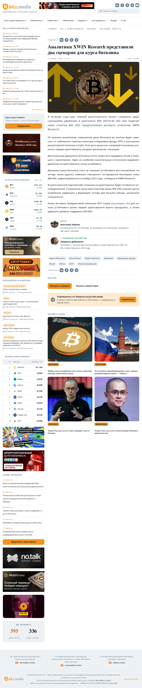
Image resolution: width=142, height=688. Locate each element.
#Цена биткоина (57, 258)
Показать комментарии (87, 286)
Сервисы (83, 20)
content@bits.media (73, 665)
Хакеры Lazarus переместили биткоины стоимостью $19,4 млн (20, 50)
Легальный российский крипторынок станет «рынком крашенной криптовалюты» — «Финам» (116, 372)
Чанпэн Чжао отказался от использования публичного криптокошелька (116, 431)
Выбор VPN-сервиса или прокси (16, 328)
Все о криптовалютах (15, 20)
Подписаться (23, 126)
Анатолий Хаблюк (70, 224)
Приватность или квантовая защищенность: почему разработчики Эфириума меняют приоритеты (21, 38)
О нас (123, 20)
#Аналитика (75, 258)
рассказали (117, 203)
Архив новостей (131, 679)
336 (33, 631)
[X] (127, 5)
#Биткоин (108, 258)
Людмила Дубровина (72, 241)
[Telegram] (132, 5)
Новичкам (53, 20)
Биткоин (53, 364)
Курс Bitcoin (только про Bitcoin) (16, 316)
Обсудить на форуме (59, 286)
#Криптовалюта (92, 258)
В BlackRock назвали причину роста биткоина (22, 523)
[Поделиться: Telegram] (76, 40)
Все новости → (38, 109)
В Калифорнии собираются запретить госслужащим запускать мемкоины (19, 61)
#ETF (71, 264)
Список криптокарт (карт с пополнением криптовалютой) (20, 303)
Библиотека (37, 20)
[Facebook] (122, 5)
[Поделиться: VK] (62, 40)
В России (100, 364)
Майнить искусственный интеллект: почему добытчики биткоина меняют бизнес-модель (70, 372)
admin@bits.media (27, 662)
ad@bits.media (119, 662)
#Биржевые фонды (126, 258)
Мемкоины (101, 424)
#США (52, 264)
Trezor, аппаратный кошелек (15, 289)
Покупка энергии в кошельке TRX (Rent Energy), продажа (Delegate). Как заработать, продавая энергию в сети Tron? (23, 343)
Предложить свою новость (23, 542)
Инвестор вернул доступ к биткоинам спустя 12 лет (23, 92)
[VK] (117, 5)
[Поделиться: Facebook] (67, 40)
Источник (52, 278)
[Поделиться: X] (71, 40)
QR (115, 683)
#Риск (62, 264)
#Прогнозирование (87, 264)
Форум (114, 20)
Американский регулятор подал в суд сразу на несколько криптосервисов (22, 103)
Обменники (68, 20)
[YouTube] (137, 5)
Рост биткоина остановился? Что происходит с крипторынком (23, 82)
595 (14, 631)
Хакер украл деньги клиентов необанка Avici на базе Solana (23, 71)
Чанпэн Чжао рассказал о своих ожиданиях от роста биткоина (69, 431)
